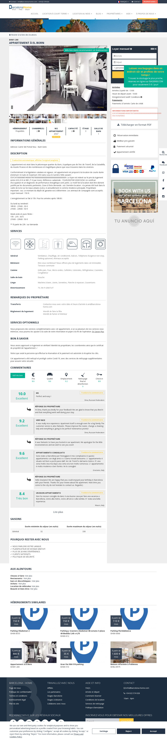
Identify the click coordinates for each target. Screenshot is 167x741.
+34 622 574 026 (132, 693)
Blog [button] (99, 13)
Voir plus (28, 576)
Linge (13, 282)
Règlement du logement (22, 311)
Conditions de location (94, 699)
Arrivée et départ (92, 692)
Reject (129, 731)
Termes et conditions (18, 696)
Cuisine (13, 270)
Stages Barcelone (54, 696)
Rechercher (163, 155)
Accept (153, 731)
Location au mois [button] (82, 13)
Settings (104, 731)
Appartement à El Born (26, 43)
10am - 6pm (129, 698)
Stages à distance (54, 699)
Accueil (34, 13)
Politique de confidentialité (20, 692)
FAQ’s (87, 688)
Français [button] (123, 2)
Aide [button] (128, 13)
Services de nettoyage (94, 703)
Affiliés (50, 688)
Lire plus (58, 511)
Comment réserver (93, 696)
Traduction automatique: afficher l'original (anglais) (35, 160)
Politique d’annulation (94, 707)
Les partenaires (53, 692)
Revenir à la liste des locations (24, 35)
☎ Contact (136, 2)
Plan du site (14, 703)
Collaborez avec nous (56, 703)
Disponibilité (119, 80)
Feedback (163, 165)
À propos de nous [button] (145, 13)
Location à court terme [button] (54, 13)
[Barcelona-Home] (20, 6)
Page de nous (15, 688)
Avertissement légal (17, 699)
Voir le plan (56, 137)
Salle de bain (16, 277)
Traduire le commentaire (92, 393)
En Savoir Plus (98, 331)
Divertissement (17, 287)
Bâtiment (14, 263)
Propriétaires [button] (149, 2)
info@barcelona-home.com (137, 688)
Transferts (15, 304)
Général (14, 256)
